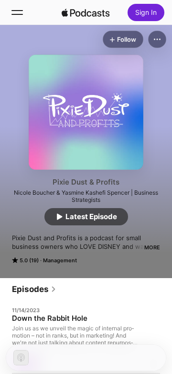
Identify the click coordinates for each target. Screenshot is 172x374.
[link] (34, 289)
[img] (85, 12)
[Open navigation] (17, 12)
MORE (152, 247)
